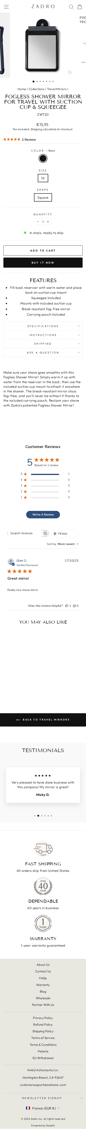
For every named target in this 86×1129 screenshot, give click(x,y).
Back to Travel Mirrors (46, 719)
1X (43, 178)
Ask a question (43, 352)
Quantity (43, 214)
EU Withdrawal (43, 1058)
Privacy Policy (43, 1018)
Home (22, 89)
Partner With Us (43, 1005)
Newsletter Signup (42, 1098)
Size (43, 170)
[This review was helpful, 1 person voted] (66, 606)
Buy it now (43, 262)
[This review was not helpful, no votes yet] (74, 606)
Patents (43, 1051)
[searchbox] (25, 533)
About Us (43, 965)
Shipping (36, 129)
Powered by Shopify (43, 1125)
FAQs (43, 978)
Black (43, 158)
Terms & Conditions (43, 1045)
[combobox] (63, 544)
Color (43, 150)
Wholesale (43, 998)
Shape (43, 189)
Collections (36, 89)
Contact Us (43, 971)
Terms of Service (43, 1038)
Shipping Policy (43, 1031)
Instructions (43, 335)
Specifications (43, 326)
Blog (43, 991)
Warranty (43, 985)
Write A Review (43, 515)
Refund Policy (43, 1024)
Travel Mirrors (57, 89)
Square (42, 197)
